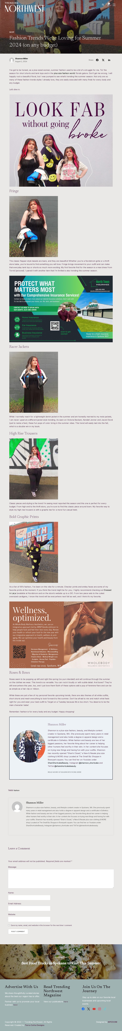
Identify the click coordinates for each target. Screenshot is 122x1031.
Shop (11, 32)
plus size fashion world (64, 73)
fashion (16, 790)
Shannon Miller (21, 59)
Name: (11, 893)
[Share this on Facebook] (97, 60)
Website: (12, 914)
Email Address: (14, 903)
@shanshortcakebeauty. (65, 766)
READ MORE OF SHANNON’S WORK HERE (64, 772)
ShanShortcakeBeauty (58, 763)
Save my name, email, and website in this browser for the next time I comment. (41, 925)
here (15, 1005)
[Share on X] (103, 60)
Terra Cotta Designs (34, 1025)
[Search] (103, 4)
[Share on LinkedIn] (109, 60)
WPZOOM (112, 1022)
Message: (12, 867)
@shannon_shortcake (89, 763)
